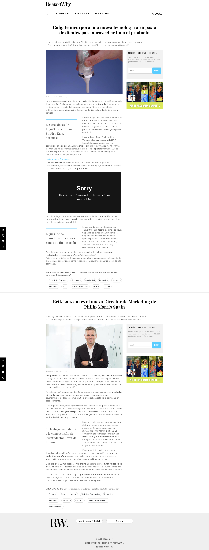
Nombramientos (55, 507)
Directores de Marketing (98, 500)
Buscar (159, 14)
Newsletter (102, 13)
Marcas (74, 494)
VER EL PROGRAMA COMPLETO (145, 105)
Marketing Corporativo (90, 494)
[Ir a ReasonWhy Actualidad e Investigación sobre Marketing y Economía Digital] (58, 4)
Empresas (79, 500)
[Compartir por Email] (3, 241)
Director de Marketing (91, 375)
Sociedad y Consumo (58, 280)
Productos (103, 280)
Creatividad (90, 280)
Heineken (56, 411)
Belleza (96, 286)
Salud (65, 286)
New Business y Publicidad (89, 521)
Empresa (52, 494)
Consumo (116, 280)
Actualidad (62, 13)
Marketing (67, 500)
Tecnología (76, 280)
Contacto (119, 521)
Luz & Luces (82, 13)
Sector (63, 494)
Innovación (53, 286)
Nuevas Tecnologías (80, 286)
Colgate (107, 286)
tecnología (107, 107)
